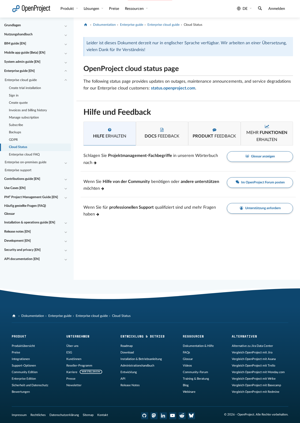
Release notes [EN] (17, 231)
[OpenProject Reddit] (182, 415)
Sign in (14, 95)
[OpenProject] (86, 24)
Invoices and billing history (28, 110)
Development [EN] (17, 240)
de (245, 9)
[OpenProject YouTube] (172, 415)
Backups (15, 132)
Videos (187, 365)
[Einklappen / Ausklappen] (65, 25)
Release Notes (130, 385)
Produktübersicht (23, 346)
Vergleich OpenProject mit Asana (254, 359)
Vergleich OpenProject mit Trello (253, 365)
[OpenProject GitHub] (144, 415)
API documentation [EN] (22, 259)
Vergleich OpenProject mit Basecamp (256, 385)
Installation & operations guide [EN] (29, 222)
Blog (186, 385)
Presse (70, 378)
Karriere (71, 372)
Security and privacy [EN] (22, 250)
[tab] (109, 134)
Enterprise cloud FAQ (24, 154)
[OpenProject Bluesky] (191, 415)
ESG (69, 352)
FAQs (186, 352)
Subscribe (16, 125)
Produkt (67, 9)
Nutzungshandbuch (18, 34)
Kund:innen (73, 359)
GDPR (13, 139)
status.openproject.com (173, 88)
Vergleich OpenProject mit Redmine (255, 391)
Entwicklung (128, 372)
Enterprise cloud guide (21, 80)
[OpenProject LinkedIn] (163, 415)
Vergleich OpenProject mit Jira (252, 352)
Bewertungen (21, 391)
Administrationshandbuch (137, 365)
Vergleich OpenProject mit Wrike (254, 378)
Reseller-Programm (79, 365)
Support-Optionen (24, 365)
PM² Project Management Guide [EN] (31, 197)
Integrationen (21, 359)
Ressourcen (135, 9)
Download (127, 352)
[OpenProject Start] (31, 9)
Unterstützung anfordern (262, 208)
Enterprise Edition (24, 378)
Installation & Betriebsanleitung (141, 359)
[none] (79, 67)
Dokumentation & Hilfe (198, 346)
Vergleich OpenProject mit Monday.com (258, 372)
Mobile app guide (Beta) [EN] (24, 52)
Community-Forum (195, 372)
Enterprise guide (131, 24)
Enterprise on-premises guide (25, 162)
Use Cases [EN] (15, 188)
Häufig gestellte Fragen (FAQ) (25, 206)
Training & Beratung (196, 378)
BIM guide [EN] (15, 43)
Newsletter (74, 385)
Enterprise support (18, 170)
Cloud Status (18, 147)
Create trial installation (25, 88)
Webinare (189, 391)
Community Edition (25, 372)
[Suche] (259, 9)
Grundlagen (12, 25)
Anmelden (276, 9)
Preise (16, 352)
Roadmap (126, 346)
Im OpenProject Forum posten (262, 182)
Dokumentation (104, 24)
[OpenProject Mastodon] (154, 415)
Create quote (18, 102)
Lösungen (92, 9)
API (122, 378)
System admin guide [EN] (22, 61)
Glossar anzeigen (262, 156)
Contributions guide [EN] (22, 179)
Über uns (72, 346)
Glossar (9, 213)
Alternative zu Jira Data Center (252, 346)
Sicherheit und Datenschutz (30, 385)
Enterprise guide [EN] (19, 71)
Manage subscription (24, 117)
